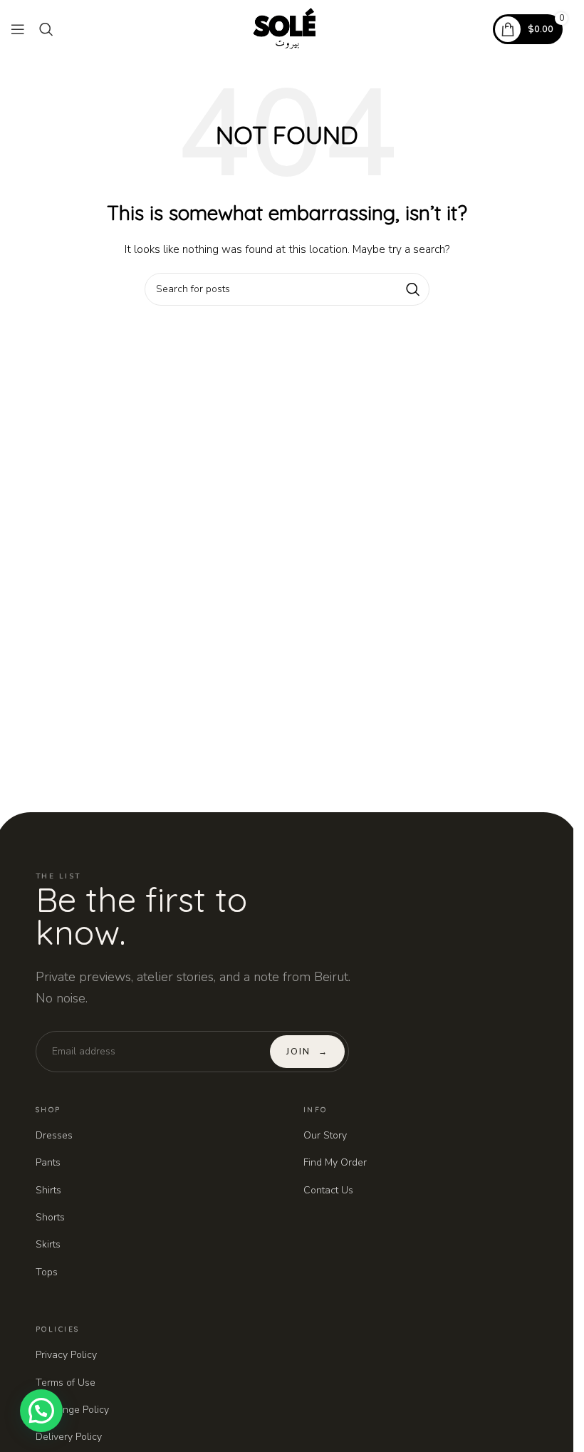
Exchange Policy (72, 1409)
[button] (41, 1410)
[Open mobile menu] (18, 29)
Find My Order (335, 1162)
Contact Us (328, 1190)
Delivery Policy (69, 1436)
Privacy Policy (66, 1355)
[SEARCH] (413, 289)
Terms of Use (65, 1382)
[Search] (46, 29)
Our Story (325, 1135)
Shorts (50, 1217)
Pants (48, 1162)
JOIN (307, 1051)
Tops (47, 1272)
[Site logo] (287, 28)
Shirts (48, 1190)
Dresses (54, 1135)
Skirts (48, 1244)
